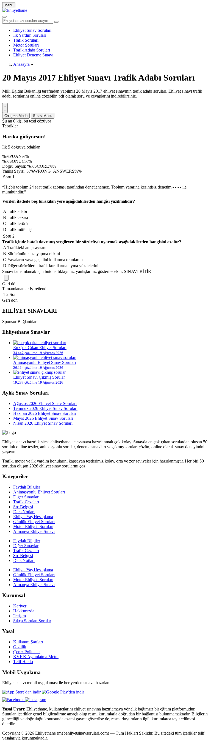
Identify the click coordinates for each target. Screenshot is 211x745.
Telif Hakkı (23, 661)
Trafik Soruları (25, 40)
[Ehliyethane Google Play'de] (63, 692)
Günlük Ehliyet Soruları (34, 521)
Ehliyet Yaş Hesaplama (33, 516)
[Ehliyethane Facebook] (13, 699)
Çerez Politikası (26, 651)
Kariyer (19, 606)
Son (13, 294)
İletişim (19, 615)
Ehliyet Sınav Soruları (32, 30)
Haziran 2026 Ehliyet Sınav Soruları (44, 413)
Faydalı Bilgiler (26, 487)
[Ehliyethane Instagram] (35, 699)
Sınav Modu (42, 116)
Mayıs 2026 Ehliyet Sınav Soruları (43, 418)
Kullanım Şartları (28, 642)
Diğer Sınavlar (25, 497)
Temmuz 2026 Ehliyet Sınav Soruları (45, 408)
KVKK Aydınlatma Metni (36, 656)
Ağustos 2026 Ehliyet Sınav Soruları (45, 403)
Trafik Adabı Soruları (31, 50)
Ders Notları (24, 511)
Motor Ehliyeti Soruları (33, 526)
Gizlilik (19, 646)
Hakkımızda (23, 611)
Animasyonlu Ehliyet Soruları (39, 492)
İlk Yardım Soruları (29, 35)
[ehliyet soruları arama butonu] (56, 22)
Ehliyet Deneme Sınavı (33, 55)
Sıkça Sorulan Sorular (32, 620)
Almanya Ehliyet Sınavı (34, 531)
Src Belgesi (23, 506)
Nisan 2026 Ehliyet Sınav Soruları (43, 423)
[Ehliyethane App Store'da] (22, 692)
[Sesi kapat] (5, 108)
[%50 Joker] (6, 278)
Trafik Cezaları (26, 501)
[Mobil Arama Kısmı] (4, 17)
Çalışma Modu (15, 116)
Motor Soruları (26, 45)
